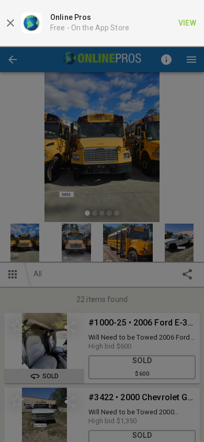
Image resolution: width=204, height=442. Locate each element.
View (187, 23)
